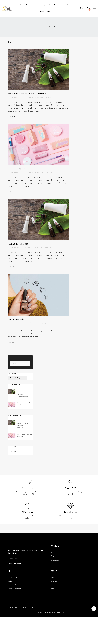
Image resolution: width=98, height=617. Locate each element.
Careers (53, 564)
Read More (12, 116)
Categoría (12, 373)
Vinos (42, 11)
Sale (52, 589)
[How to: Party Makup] (38, 295)
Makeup (53, 585)
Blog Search (15, 358)
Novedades (30, 5)
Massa (16, 452)
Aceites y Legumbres (62, 5)
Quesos (49, 11)
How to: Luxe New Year (17, 169)
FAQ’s (10, 581)
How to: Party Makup (16, 319)
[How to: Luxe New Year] (38, 144)
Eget (10, 452)
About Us (54, 552)
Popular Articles (15, 415)
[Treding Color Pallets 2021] (38, 219)
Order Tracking (13, 577)
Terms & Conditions (15, 589)
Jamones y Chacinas (44, 5)
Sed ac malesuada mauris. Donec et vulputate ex (27, 94)
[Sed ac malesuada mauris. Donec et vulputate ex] (38, 69)
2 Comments (28, 97)
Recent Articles (14, 384)
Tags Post (12, 446)
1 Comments (28, 247)
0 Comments (28, 172)
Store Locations (56, 560)
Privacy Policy (12, 585)
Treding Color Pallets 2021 (18, 244)
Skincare (54, 581)
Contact (54, 556)
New (52, 577)
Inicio (22, 5)
